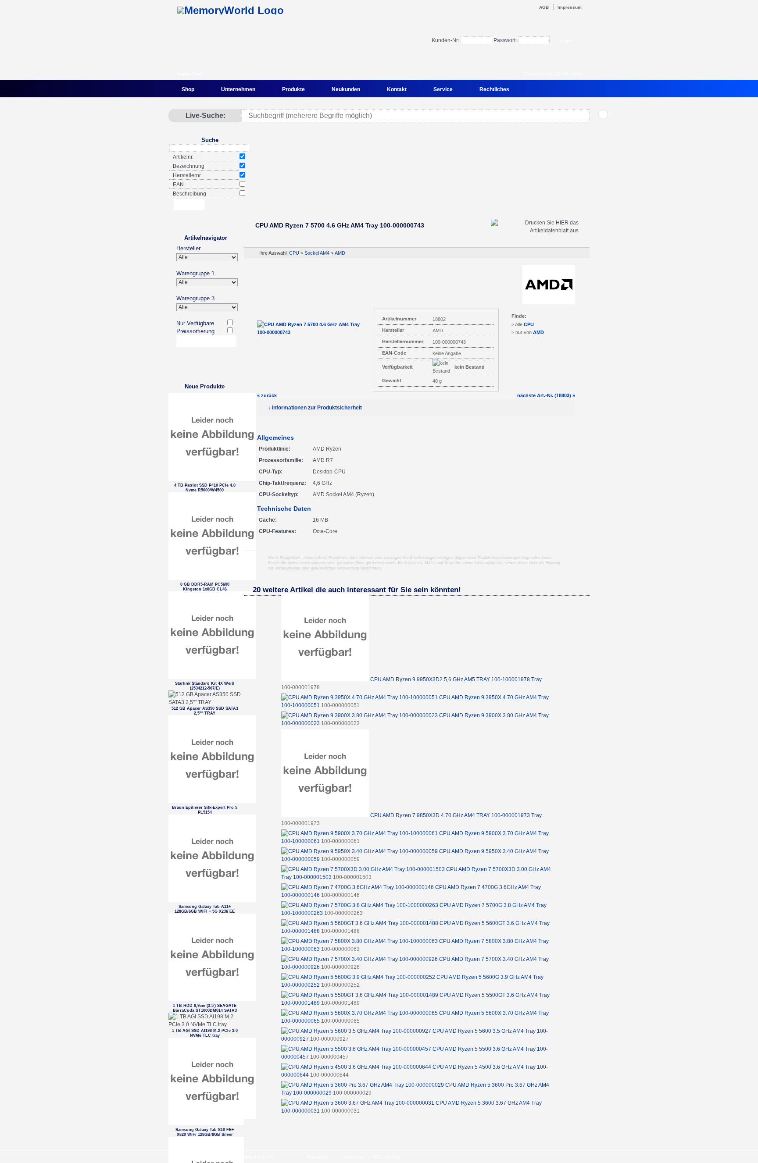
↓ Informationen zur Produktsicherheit (315, 408)
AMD (340, 253)
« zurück (267, 395)
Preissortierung (195, 331)
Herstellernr (187, 175)
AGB (544, 7)
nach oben (353, 1156)
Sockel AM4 (316, 253)
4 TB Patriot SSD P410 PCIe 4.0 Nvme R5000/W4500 (205, 487)
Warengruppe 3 (195, 298)
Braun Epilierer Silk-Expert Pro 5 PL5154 (204, 809)
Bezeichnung (188, 166)
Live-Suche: (205, 115)
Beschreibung (189, 194)
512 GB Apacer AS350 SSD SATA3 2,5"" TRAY (205, 710)
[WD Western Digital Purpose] (416, 190)
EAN (178, 184)
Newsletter (317, 1156)
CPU (294, 253)
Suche (209, 140)
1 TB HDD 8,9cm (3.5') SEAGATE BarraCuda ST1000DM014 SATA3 (205, 1008)
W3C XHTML (387, 1156)
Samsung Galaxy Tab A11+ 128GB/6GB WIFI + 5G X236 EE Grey (205, 909)
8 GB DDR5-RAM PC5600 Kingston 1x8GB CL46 (204, 586)
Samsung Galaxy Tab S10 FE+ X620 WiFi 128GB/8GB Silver (204, 1132)
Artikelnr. (183, 157)
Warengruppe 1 (195, 273)
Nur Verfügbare (195, 323)
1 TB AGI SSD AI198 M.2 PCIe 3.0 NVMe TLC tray (205, 1033)
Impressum (570, 7)
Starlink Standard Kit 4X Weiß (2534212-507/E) (204, 685)
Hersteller (188, 248)
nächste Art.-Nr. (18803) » (546, 395)
